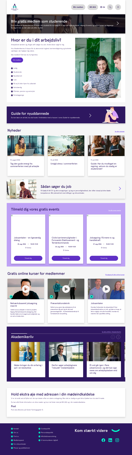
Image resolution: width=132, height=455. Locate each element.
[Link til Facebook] (103, 440)
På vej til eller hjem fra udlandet (24, 83)
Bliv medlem (78, 7)
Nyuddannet (17, 76)
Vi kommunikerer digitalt (49, 440)
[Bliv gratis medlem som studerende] (66, 23)
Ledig (15, 68)
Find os (16, 436)
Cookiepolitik (45, 429)
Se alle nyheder (120, 131)
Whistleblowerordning (48, 436)
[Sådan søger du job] (66, 189)
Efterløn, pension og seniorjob (24, 91)
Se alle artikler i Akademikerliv (111, 332)
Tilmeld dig (28, 258)
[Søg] (110, 7)
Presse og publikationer (22, 448)
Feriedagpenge (18, 95)
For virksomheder (20, 444)
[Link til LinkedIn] (110, 440)
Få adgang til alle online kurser (115, 274)
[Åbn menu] (118, 7)
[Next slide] (118, 337)
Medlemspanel (19, 440)
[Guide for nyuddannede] (66, 115)
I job (14, 80)
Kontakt (16, 429)
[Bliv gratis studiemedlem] (118, 24)
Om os (16, 432)
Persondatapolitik (47, 432)
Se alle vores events (114, 210)
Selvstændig (17, 87)
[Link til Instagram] (117, 440)
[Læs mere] (120, 189)
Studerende (17, 72)
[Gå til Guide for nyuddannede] (90, 115)
